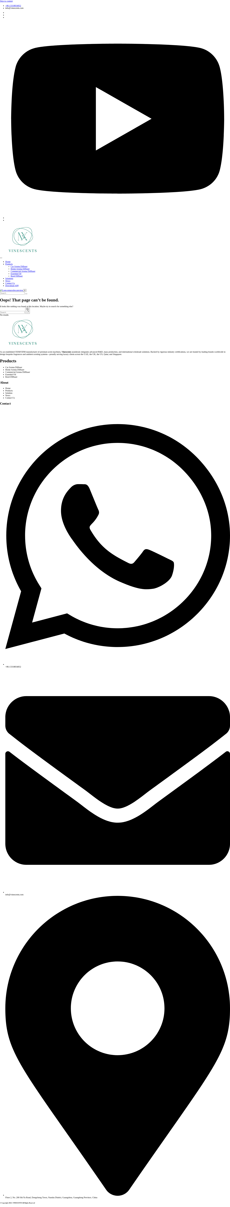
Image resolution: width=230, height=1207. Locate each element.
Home (8, 262)
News (7, 281)
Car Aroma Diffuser (19, 266)
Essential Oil (16, 274)
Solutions (9, 278)
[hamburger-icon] (1, 257)
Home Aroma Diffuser (20, 269)
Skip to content (6, 1)
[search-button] (26, 293)
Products (9, 264)
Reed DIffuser (17, 276)
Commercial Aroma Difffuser (23, 271)
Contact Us (10, 283)
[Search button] (27, 311)
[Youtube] (117, 218)
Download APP (12, 285)
